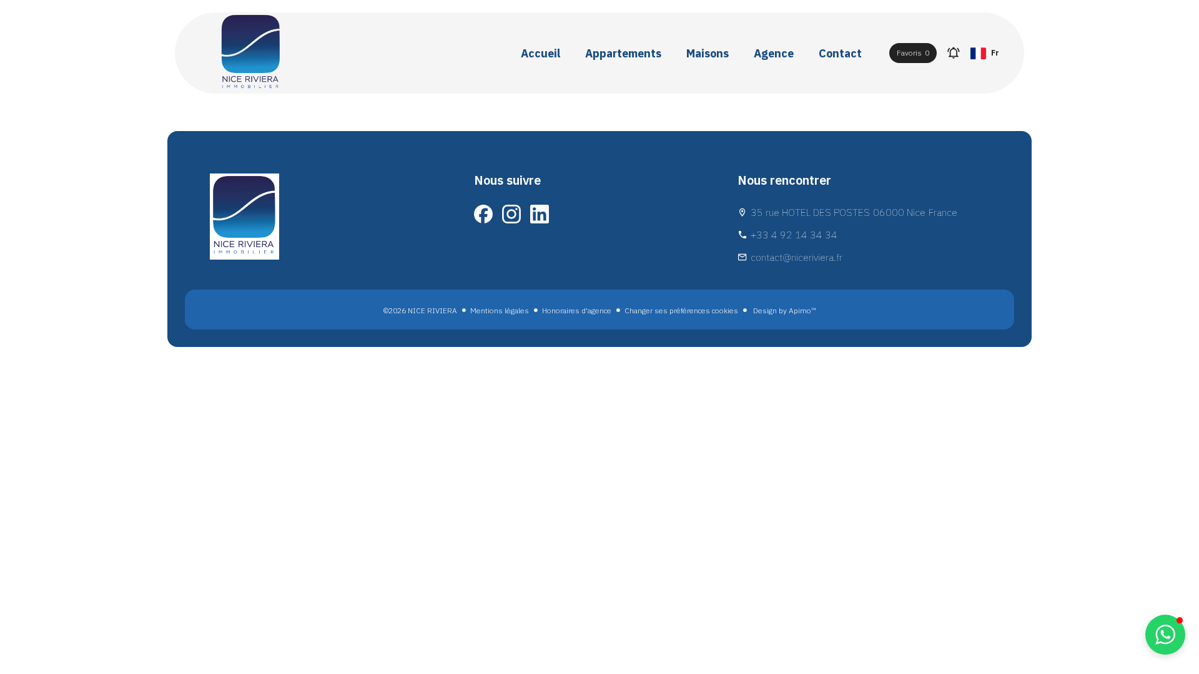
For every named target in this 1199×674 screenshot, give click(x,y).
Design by (783, 310)
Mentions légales (499, 310)
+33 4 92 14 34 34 (794, 234)
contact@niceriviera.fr (796, 257)
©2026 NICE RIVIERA (420, 310)
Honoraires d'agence (576, 310)
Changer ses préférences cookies (681, 310)
